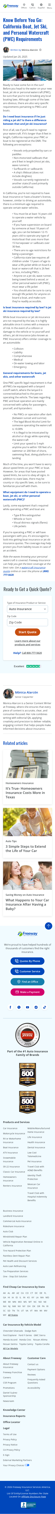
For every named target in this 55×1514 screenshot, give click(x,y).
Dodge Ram (31, 1330)
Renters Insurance (12, 1185)
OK (33, 1306)
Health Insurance (36, 1142)
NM (14, 1306)
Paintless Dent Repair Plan (16, 1255)
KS (28, 1297)
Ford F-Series (25, 1335)
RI (47, 1306)
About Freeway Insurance (10, 1366)
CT (31, 1293)
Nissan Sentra (10, 1344)
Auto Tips (11, 841)
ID (17, 1297)
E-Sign (6, 1455)
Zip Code (11, 616)
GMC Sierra (39, 1335)
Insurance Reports (14, 1416)
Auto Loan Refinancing (14, 1266)
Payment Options (36, 1369)
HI (9, 1297)
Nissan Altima (40, 1339)
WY (4, 1315)
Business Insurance (13, 1210)
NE (45, 1301)
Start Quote (28, 632)
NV (19, 1306)
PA (43, 1306)
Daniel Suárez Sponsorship (10, 1394)
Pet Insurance (35, 1161)
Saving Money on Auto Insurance (25, 894)
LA (37, 1297)
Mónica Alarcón (30, 49)
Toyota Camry (26, 1344)
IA (13, 1297)
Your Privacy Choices (14, 1465)
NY (23, 1306)
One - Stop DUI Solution (15, 1276)
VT (31, 1310)
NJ (9, 1306)
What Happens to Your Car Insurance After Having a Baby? (27, 904)
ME (4, 1301)
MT (30, 1301)
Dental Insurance (36, 1147)
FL (45, 1293)
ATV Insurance (10, 1152)
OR (38, 1306)
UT (22, 1310)
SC (4, 1310)
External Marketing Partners (17, 1460)
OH (28, 1306)
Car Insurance (10, 1128)
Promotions (9, 1387)
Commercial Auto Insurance (17, 1221)
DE (41, 1293)
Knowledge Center (14, 1410)
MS (25, 1301)
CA (22, 1293)
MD (47, 1297)
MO (20, 1301)
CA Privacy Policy (11, 1449)
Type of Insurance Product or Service (26, 602)
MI (9, 1301)
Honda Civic (25, 1339)
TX (18, 1310)
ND (40, 1301)
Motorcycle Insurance (14, 1133)
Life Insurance (35, 1137)
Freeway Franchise (12, 1372)
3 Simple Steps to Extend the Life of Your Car (26, 848)
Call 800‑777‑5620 (32, 653)
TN (13, 1310)
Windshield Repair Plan (15, 1236)
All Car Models (10, 1348)
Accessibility (34, 1387)
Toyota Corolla (42, 1344)
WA (36, 1310)
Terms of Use (9, 1434)
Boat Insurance (10, 1147)
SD (8, 1310)
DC (36, 1293)
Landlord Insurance (13, 1216)
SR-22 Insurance (11, 1166)
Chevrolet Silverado (13, 1330)
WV (45, 1310)
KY (33, 1297)
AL (9, 1293)
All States (13, 1315)
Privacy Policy (10, 1439)
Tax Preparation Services (15, 1271)
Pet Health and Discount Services (20, 1260)
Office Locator (11, 1422)
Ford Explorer (10, 1335)
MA (42, 1297)
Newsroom (8, 1401)
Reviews (32, 1374)
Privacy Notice (10, 1444)
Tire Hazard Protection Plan (17, 1250)
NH (4, 1306)
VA (27, 1310)
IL (20, 1297)
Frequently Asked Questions (36, 1381)
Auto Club (8, 1231)
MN (14, 1301)
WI (41, 1310)
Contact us (33, 1364)
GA (4, 1297)
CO (27, 1293)
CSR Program (9, 1382)
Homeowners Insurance (20, 783)
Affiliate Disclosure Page (33, 1496)
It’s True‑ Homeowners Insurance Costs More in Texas (25, 792)
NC (35, 1301)
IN (24, 1297)
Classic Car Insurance (14, 1171)
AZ (17, 1293)
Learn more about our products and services (27, 642)
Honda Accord (10, 1339)
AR (13, 1293)
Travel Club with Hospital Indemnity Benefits (37, 1197)
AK (4, 1293)
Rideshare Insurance (13, 1226)
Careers (7, 1377)
